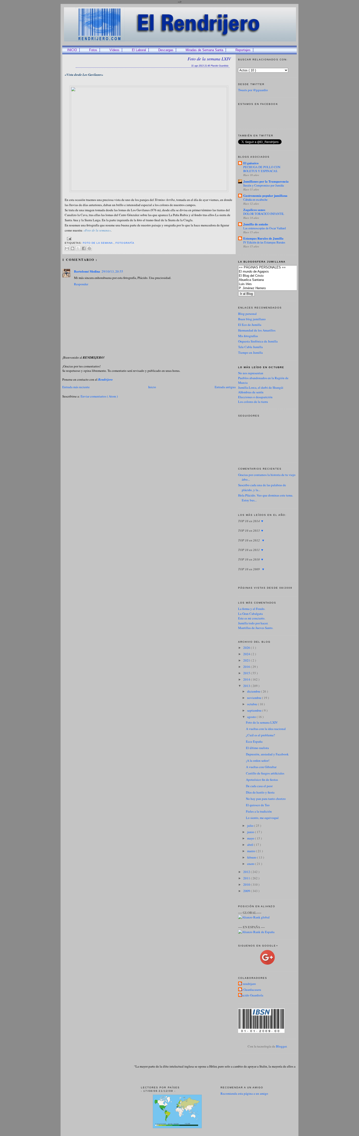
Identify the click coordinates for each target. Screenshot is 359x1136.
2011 (247, 878)
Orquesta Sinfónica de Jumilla (258, 341)
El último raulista (257, 748)
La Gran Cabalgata (250, 613)
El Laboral (139, 50)
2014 (247, 679)
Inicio (152, 387)
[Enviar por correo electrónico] (66, 248)
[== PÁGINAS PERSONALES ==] (274, 267)
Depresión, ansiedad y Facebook (267, 754)
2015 (247, 673)
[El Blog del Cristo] (274, 276)
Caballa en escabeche (255, 199)
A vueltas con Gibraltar (261, 767)
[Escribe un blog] (72, 248)
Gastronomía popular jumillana (265, 195)
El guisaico (251, 163)
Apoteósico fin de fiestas (262, 779)
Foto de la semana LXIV (209, 59)
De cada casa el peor (259, 786)
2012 (247, 872)
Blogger (281, 1046)
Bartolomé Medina (87, 271)
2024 (247, 654)
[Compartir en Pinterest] (89, 248)
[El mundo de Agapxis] (274, 272)
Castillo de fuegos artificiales (265, 773)
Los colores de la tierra (253, 401)
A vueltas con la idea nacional (266, 729)
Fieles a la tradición (259, 811)
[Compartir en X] (78, 248)
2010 (247, 884)
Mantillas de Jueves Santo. (255, 628)
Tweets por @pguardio (253, 90)
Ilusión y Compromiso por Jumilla (263, 185)
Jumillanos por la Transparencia (266, 181)
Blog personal (247, 313)
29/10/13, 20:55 (112, 271)
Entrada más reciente (76, 387)
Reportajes (243, 50)
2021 (247, 660)
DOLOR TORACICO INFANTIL (263, 214)
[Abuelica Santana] (274, 280)
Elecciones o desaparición (255, 397)
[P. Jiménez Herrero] (274, 288)
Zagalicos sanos (254, 209)
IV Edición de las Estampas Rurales (264, 242)
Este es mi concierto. (251, 618)
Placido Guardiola (251, 995)
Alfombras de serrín (251, 392)
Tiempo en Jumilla (250, 352)
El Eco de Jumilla (249, 324)
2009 (247, 891)
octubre (252, 704)
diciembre (254, 691)
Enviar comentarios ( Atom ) (99, 396)
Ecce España (254, 741)
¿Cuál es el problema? (260, 735)
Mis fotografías (248, 336)
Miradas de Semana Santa (204, 50)
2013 (247, 686)
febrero (252, 857)
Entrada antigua (225, 387)
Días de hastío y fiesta (260, 792)
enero (251, 863)
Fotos (93, 50)
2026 (247, 647)
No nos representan (250, 373)
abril (250, 844)
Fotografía (125, 243)
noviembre (254, 697)
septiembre (254, 710)
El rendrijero (247, 984)
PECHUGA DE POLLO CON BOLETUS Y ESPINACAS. (261, 169)
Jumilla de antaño (255, 224)
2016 (247, 666)
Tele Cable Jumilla (250, 347)
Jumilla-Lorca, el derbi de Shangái (260, 387)
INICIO (72, 50)
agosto (252, 717)
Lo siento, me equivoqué (262, 818)
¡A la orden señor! (257, 760)
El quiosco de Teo (258, 805)
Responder (81, 284)
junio (251, 832)
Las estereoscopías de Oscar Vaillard (264, 228)
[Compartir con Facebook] (83, 248)
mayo (251, 838)
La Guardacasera (250, 989)
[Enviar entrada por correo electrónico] (68, 238)
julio (250, 825)
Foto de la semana (98, 243)
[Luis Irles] (274, 284)
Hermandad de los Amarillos (256, 330)
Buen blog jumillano (252, 319)
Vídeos (114, 50)
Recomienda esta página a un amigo (244, 1093)
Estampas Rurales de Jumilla (263, 238)
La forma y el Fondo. (251, 609)
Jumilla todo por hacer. (253, 623)
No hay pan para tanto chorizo (266, 798)
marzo (251, 851)
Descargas (165, 50)
